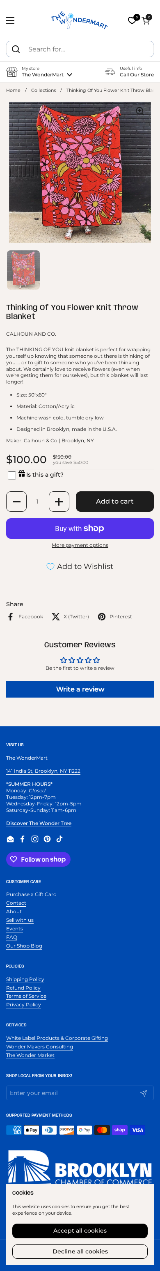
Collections (43, 90)
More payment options (80, 545)
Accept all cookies (80, 1230)
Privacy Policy (23, 1004)
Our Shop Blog (24, 946)
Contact (16, 903)
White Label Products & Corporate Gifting (57, 1038)
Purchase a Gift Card (31, 894)
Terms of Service (26, 996)
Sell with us (20, 920)
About (14, 911)
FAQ (11, 937)
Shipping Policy (25, 979)
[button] (145, 20)
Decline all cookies (80, 1251)
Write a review (80, 689)
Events (14, 928)
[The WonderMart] (80, 20)
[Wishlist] (132, 20)
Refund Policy (23, 988)
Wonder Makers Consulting (39, 1047)
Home (13, 90)
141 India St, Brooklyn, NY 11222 (43, 771)
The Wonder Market (30, 1055)
